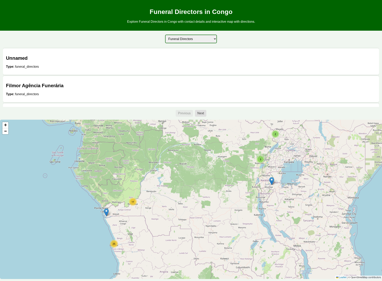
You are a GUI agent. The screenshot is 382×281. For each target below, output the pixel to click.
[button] (271, 181)
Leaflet (342, 277)
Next (200, 113)
